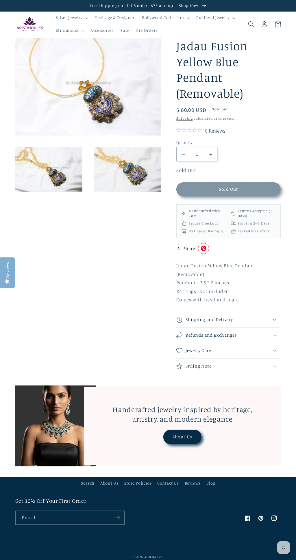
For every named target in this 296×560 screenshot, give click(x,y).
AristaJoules (153, 557)
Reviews (193, 483)
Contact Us (168, 483)
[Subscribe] (117, 518)
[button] (71, 18)
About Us (182, 437)
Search (88, 483)
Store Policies (137, 483)
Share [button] (189, 248)
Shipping (184, 118)
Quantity (184, 142)
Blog (210, 483)
